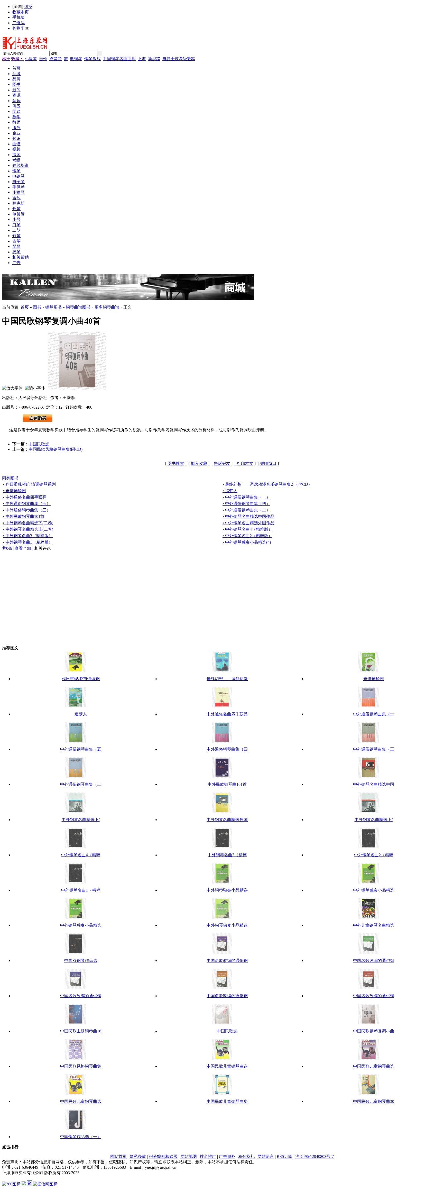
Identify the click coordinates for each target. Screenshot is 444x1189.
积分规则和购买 (163, 1156)
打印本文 (245, 463)
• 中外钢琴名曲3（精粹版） (28, 536)
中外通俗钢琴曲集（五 (80, 749)
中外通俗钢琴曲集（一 (373, 714)
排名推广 (208, 1156)
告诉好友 (222, 463)
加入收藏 (199, 463)
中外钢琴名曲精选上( (374, 819)
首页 (25, 307)
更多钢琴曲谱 (107, 307)
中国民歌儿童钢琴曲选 (227, 1066)
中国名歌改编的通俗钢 (227, 960)
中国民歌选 (39, 444)
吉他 (43, 59)
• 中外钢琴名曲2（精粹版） (247, 536)
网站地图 (188, 1156)
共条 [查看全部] (17, 548)
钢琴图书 (53, 307)
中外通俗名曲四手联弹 (227, 714)
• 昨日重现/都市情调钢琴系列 (29, 484)
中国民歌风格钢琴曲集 (80, 1066)
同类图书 (10, 478)
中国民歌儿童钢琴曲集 (227, 1101)
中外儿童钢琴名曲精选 (373, 925)
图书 (37, 307)
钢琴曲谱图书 (78, 307)
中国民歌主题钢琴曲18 (80, 1031)
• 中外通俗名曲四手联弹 (25, 497)
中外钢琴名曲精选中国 (373, 784)
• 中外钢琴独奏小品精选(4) (247, 542)
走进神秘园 (373, 679)
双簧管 (55, 59)
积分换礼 (246, 1156)
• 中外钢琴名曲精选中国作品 (248, 516)
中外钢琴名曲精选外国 (227, 819)
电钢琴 (76, 59)
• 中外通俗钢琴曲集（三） (27, 510)
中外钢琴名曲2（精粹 (373, 855)
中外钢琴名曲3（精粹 (227, 855)
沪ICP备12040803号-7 (314, 1156)
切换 (28, 6)
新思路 (154, 59)
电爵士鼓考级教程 (178, 59)
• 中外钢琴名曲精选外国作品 (248, 523)
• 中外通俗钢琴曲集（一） (246, 497)
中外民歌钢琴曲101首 (227, 784)
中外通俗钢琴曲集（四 (227, 749)
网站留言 (265, 1156)
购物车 (18, 28)
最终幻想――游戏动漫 (227, 679)
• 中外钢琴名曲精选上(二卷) (28, 529)
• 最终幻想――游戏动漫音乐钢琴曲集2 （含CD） (267, 484)
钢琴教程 (92, 59)
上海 (142, 59)
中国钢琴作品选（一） (80, 1136)
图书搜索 (176, 463)
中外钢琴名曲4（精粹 (80, 855)
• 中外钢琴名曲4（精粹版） (247, 529)
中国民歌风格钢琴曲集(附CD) (55, 449)
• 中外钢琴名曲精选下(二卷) (28, 523)
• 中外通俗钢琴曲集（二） (246, 510)
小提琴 (31, 59)
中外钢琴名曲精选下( (81, 819)
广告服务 (227, 1156)
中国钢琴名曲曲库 (119, 59)
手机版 (18, 17)
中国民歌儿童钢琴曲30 (373, 1101)
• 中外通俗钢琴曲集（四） (246, 503)
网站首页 (118, 1156)
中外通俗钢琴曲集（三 (373, 749)
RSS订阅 (284, 1156)
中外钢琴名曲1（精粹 (80, 890)
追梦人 (81, 714)
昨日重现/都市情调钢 (81, 679)
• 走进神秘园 (14, 491)
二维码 (18, 23)
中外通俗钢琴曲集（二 (80, 784)
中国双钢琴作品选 (80, 960)
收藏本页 (20, 12)
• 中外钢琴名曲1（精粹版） (28, 542)
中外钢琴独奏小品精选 (227, 890)
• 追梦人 (230, 491)
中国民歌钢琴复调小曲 (373, 1031)
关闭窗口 (268, 463)
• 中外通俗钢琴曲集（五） (27, 503)
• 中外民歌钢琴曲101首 (23, 516)
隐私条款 (138, 1156)
